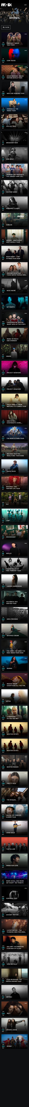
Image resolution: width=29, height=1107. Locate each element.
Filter (7, 27)
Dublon (9, 225)
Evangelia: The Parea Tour (12, 110)
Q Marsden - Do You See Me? (13, 717)
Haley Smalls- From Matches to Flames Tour (16, 405)
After (8, 701)
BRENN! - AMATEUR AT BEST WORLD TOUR (14, 241)
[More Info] (26, 34)
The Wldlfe (11, 800)
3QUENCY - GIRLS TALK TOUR (13, 44)
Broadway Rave (12, 143)
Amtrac (9, 997)
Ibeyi (8, 1013)
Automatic (11, 307)
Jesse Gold (10, 833)
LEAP (8, 520)
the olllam (10, 849)
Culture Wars (11, 192)
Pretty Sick (11, 783)
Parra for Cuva (12, 865)
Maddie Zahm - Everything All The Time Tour (16, 685)
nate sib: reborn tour (15, 93)
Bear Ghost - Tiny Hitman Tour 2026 (13, 257)
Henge (9, 1046)
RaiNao (9, 668)
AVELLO (8, 553)
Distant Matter (12, 915)
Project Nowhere (14, 373)
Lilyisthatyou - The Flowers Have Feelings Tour (16, 931)
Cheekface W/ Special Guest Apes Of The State (16, 323)
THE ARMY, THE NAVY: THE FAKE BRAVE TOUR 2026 (16, 652)
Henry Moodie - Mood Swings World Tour (15, 77)
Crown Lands (11, 1030)
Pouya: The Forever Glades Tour (13, 816)
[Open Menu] (25, 5)
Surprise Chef (11, 898)
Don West (10, 159)
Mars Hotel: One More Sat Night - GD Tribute (15, 882)
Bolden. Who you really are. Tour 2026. (15, 455)
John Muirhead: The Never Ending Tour (14, 980)
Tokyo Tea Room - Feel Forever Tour (13, 570)
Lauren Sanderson (14, 586)
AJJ (7, 504)
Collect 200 (11, 126)
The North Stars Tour (15, 438)
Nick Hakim (11, 290)
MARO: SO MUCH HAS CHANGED (12, 340)
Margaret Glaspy (13, 208)
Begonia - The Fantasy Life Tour (13, 487)
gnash (8, 356)
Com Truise (11, 60)
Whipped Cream (13, 635)
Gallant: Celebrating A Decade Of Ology (15, 947)
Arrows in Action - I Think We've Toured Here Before (16, 274)
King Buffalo (12, 964)
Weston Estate (13, 734)
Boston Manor (12, 767)
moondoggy (11, 537)
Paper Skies (11, 471)
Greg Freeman (12, 619)
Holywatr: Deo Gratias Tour (12, 602)
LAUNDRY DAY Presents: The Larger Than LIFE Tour (15, 175)
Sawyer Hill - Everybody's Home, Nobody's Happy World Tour (15, 422)
